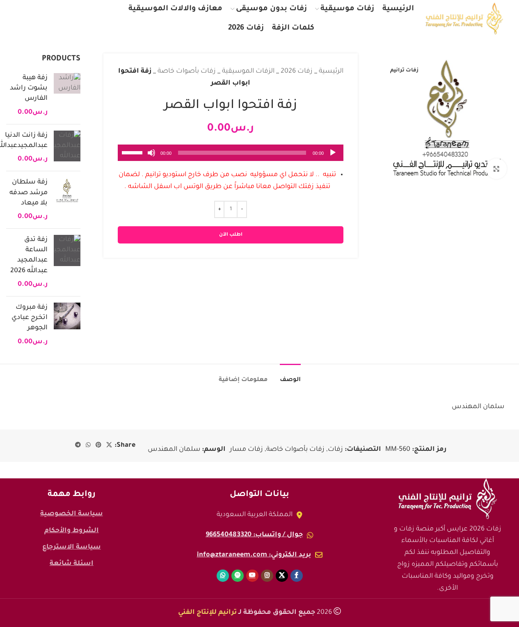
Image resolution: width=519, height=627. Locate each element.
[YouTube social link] (59, 18)
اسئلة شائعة (72, 563)
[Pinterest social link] (98, 445)
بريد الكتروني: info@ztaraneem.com (254, 555)
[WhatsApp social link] (23, 18)
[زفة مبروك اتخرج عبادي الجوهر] (67, 325)
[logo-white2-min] (447, 498)
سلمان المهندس (174, 449)
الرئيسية (331, 71)
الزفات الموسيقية (248, 71)
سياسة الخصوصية (71, 514)
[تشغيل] (333, 157)
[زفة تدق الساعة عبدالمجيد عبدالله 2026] (67, 262)
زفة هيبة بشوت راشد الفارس (29, 88)
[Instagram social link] (77, 18)
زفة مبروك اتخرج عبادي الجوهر (29, 318)
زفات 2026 (297, 71)
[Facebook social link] (111, 18)
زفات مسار (246, 449)
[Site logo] (464, 19)
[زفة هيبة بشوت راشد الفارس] (67, 95)
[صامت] (151, 157)
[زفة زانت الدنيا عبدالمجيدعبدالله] (67, 148)
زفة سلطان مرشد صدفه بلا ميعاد (28, 193)
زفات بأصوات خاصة (187, 71)
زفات (335, 449)
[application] (230, 153)
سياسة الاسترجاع (71, 547)
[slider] (133, 152)
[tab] (290, 376)
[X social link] (95, 18)
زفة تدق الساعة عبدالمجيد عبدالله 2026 (29, 255)
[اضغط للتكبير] (496, 168)
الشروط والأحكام (71, 531)
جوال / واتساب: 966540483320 (254, 535)
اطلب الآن (230, 235)
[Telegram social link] (78, 445)
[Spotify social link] (41, 18)
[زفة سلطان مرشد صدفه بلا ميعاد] (67, 199)
